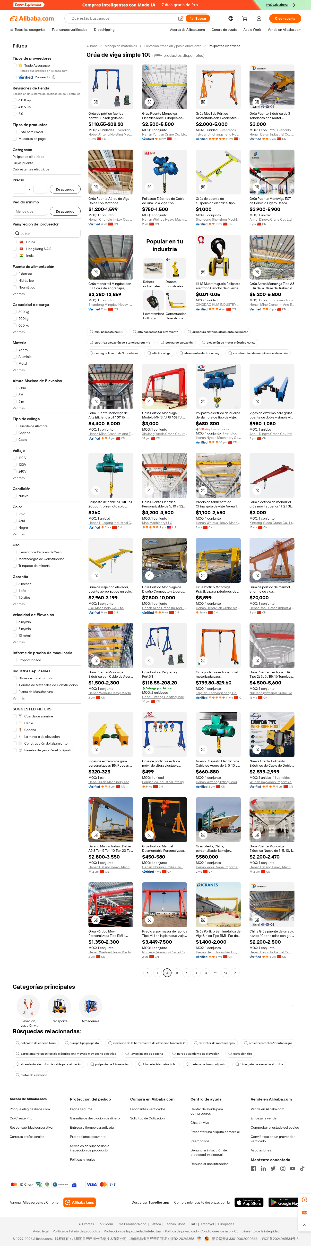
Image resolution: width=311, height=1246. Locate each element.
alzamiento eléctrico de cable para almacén (51, 1064)
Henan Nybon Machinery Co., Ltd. (218, 438)
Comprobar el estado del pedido (275, 1127)
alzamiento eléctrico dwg (201, 353)
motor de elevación (34, 1075)
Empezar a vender (264, 1118)
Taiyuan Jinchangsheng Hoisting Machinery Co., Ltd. (218, 134)
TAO (193, 1224)
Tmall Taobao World (131, 1224)
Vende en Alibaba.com (267, 1109)
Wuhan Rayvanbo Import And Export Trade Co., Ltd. (272, 782)
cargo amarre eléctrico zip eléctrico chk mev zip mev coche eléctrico (68, 1053)
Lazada (155, 1224)
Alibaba (91, 46)
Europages (226, 1224)
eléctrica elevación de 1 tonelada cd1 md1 (123, 342)
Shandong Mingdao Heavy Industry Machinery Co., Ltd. (110, 304)
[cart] (245, 19)
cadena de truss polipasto (208, 1064)
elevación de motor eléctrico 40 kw (231, 342)
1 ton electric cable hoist (160, 1064)
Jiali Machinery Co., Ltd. (106, 608)
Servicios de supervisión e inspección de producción (90, 1148)
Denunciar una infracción (209, 1164)
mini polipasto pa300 (109, 332)
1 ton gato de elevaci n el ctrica (261, 1064)
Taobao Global (175, 1224)
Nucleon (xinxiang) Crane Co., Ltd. (272, 693)
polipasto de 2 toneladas (112, 1064)
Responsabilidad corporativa (31, 1127)
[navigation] (47, 510)
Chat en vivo (199, 1123)
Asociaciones (261, 1150)
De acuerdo (65, 189)
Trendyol (207, 1224)
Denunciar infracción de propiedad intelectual (208, 1152)
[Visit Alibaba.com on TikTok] (302, 1168)
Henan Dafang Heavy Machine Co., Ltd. (110, 867)
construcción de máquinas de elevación (260, 353)
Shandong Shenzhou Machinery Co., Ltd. (218, 219)
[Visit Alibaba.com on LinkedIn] (263, 1168)
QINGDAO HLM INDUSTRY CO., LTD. (218, 304)
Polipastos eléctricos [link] (224, 46)
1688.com (105, 1224)
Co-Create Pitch (22, 1118)
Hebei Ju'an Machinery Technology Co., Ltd (110, 782)
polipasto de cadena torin (38, 1043)
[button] (181, 18)
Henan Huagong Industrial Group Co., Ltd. (110, 523)
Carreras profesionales (27, 1137)
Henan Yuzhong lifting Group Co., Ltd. (218, 782)
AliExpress (86, 1224)
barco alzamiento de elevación (198, 1053)
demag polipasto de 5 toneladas (116, 353)
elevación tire (242, 1053)
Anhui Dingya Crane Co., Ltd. (271, 219)
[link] (304, 1200)
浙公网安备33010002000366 (235, 1239)
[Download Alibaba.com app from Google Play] (284, 1202)
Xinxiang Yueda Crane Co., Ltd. (164, 434)
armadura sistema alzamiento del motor (220, 332)
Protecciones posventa (87, 1137)
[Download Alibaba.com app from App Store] (249, 1202)
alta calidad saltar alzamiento (158, 332)
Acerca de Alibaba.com (28, 1099)
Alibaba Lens (33, 1202)
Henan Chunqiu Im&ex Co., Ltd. (110, 219)
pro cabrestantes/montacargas (270, 1043)
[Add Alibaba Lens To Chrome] (79, 1202)
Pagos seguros (81, 1109)
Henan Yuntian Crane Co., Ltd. (164, 134)
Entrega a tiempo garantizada (92, 1127)
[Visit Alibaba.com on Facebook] (254, 1168)
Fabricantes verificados (147, 1109)
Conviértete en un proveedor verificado (273, 1139)
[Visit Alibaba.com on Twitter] (273, 1168)
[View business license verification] (199, 1238)
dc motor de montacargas (217, 1043)
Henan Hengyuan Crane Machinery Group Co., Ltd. (218, 608)
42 (225, 972)
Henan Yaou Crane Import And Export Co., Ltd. (272, 608)
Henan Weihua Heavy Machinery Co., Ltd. (164, 219)
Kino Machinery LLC (157, 523)
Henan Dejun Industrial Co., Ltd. (272, 134)
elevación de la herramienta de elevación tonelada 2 (149, 1043)
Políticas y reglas (82, 1159)
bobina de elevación (179, 342)
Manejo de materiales (121, 46)
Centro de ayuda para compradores (206, 1111)
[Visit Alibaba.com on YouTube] (292, 1168)
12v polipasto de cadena (146, 1053)
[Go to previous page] (147, 972)
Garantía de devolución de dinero (95, 1118)
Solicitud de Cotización (147, 1118)
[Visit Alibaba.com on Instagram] (283, 1168)
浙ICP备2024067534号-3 (279, 1239)
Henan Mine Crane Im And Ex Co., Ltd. (272, 304)
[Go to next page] (235, 972)
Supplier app (158, 1202)
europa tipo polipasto (84, 1043)
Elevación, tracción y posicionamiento (172, 46)
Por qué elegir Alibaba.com (30, 1109)
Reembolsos (199, 1141)
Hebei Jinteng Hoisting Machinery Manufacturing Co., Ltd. (110, 134)
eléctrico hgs (161, 353)
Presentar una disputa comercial (215, 1132)
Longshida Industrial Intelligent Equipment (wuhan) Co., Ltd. (164, 782)
